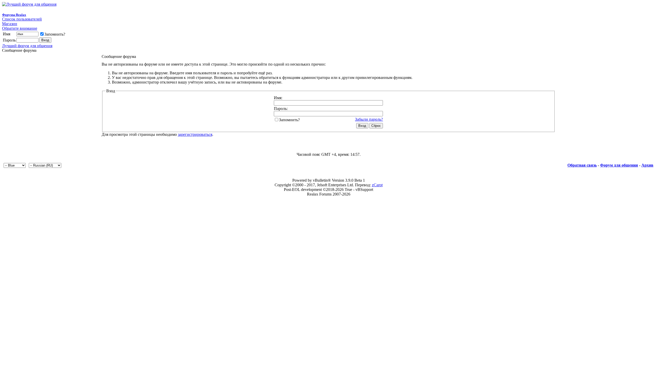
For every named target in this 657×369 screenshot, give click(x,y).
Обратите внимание (19, 28)
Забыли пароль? (369, 119)
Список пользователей (22, 19)
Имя (6, 34)
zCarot (377, 185)
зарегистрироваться (195, 134)
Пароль (9, 40)
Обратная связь (582, 165)
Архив (647, 165)
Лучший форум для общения (27, 46)
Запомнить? (54, 34)
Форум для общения (619, 165)
